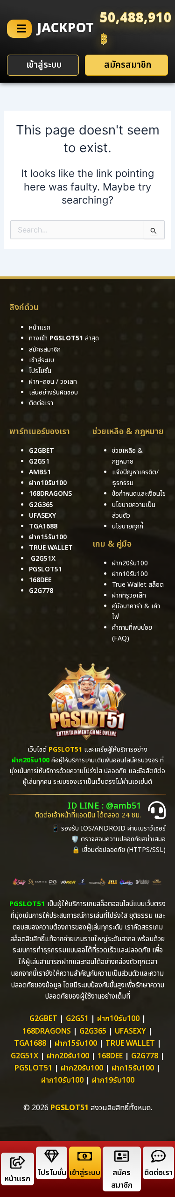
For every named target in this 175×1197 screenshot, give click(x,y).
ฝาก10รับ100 (48, 483)
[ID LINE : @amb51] (157, 810)
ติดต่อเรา (41, 403)
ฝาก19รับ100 (113, 1080)
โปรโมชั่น (51, 1172)
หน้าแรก (17, 1178)
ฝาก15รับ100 (48, 537)
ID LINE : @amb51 (104, 806)
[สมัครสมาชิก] (121, 1156)
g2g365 (41, 505)
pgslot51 (45, 569)
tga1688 (43, 526)
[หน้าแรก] (17, 1162)
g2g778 (41, 591)
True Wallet (51, 548)
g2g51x (43, 558)
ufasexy (42, 516)
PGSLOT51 (33, 1068)
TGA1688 (30, 1043)
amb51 (40, 472)
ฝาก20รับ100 (68, 1056)
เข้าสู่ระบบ (85, 1172)
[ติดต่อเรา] (158, 1156)
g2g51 (39, 461)
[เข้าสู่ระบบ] (84, 1156)
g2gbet (41, 451)
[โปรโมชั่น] (51, 1156)
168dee (110, 1056)
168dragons (50, 494)
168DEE (40, 580)
